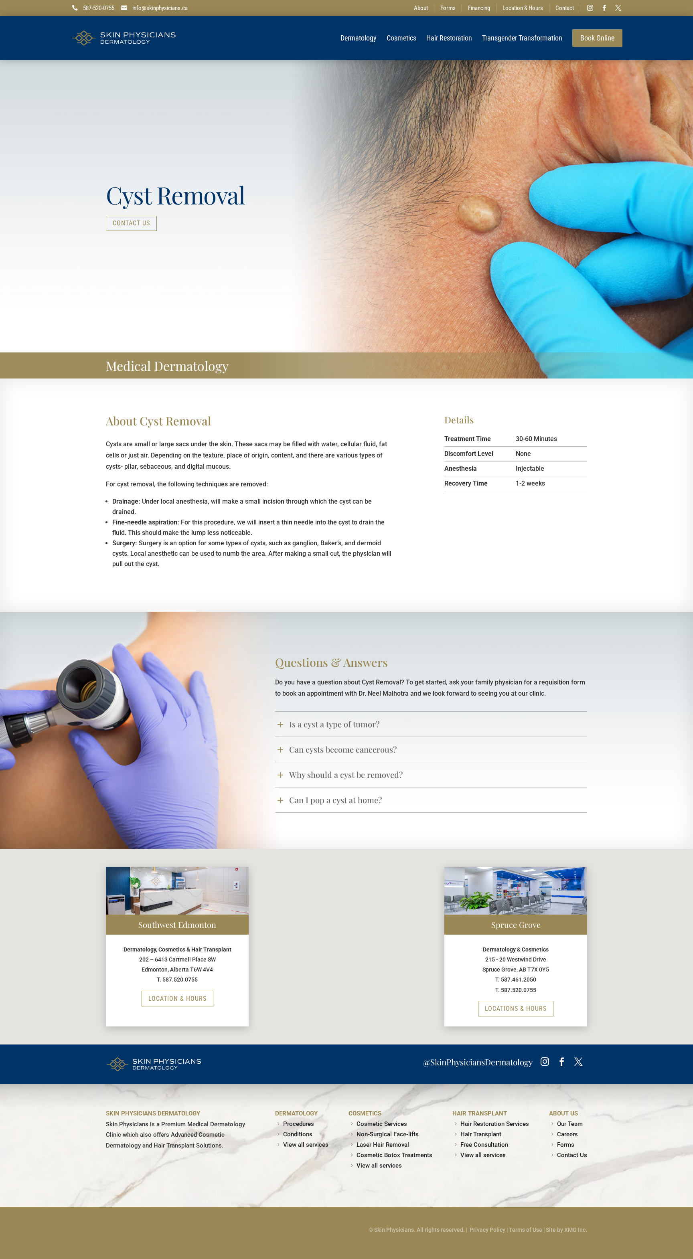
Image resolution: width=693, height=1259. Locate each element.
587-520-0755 (98, 8)
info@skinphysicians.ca (160, 8)
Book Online (597, 38)
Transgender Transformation (522, 38)
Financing (479, 8)
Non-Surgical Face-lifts (388, 1134)
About (421, 8)
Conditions (297, 1134)
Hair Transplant (480, 1134)
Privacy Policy (487, 1230)
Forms (448, 8)
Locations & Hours (516, 1008)
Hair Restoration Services (494, 1123)
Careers (567, 1134)
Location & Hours (523, 8)
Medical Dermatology (167, 365)
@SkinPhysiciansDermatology (478, 1062)
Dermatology (358, 38)
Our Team (570, 1123)
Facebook (604, 8)
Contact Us (131, 223)
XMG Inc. (575, 1230)
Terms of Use (525, 1230)
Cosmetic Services (382, 1123)
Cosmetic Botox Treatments (394, 1155)
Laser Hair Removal (383, 1144)
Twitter (618, 8)
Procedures (298, 1123)
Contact (564, 8)
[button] (438, 1026)
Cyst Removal (175, 194)
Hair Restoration (449, 38)
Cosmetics (401, 38)
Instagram (590, 8)
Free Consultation (484, 1144)
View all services (305, 1144)
